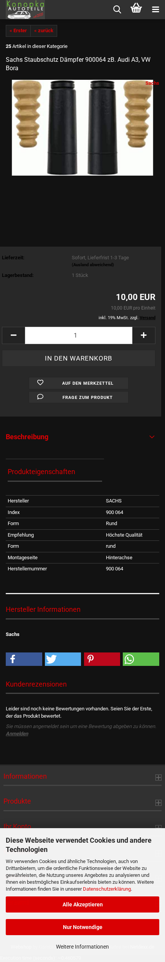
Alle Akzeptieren (83, 904)
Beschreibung (27, 437)
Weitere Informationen (82, 947)
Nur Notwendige (82, 927)
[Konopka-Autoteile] (22, 9)
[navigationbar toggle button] (155, 9)
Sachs (152, 83)
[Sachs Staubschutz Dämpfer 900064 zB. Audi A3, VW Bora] (82, 127)
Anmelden (17, 733)
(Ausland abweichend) (93, 264)
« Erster (18, 30)
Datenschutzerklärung (107, 889)
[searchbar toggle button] (117, 9)
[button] (13, 335)
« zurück (43, 30)
